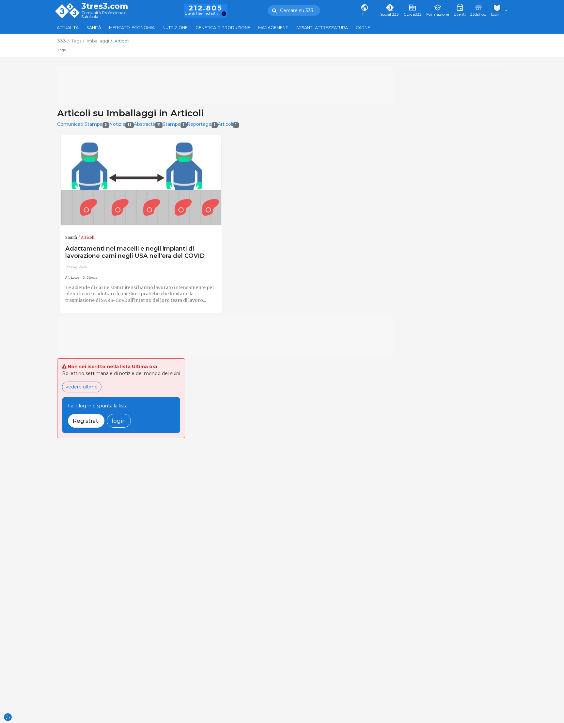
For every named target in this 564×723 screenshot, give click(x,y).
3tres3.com (104, 6)
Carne (363, 27)
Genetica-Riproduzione (223, 27)
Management (273, 27)
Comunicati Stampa (82, 124)
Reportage (201, 124)
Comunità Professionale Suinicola (103, 15)
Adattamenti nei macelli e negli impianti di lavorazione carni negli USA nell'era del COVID (135, 252)
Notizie (120, 124)
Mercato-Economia (132, 27)
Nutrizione (175, 27)
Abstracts (147, 124)
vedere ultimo (82, 387)
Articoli (227, 124)
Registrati (86, 420)
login (119, 420)
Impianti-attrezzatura (322, 27)
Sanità (93, 27)
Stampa (173, 124)
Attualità (68, 27)
